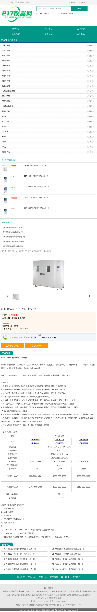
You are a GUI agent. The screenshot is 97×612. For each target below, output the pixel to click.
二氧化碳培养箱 (7, 106)
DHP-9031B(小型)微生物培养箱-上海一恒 (20, 564)
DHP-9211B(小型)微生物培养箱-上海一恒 (68, 549)
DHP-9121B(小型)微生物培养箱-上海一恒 (68, 554)
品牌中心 (81, 29)
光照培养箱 (6, 96)
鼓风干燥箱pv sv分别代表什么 (13, 227)
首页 (9, 251)
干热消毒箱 (6, 55)
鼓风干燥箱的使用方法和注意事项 (14, 237)
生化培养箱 (6, 76)
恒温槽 (4, 126)
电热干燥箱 (6, 50)
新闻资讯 (16, 34)
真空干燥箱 (6, 60)
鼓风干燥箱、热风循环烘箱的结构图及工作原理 (18, 241)
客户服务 (48, 34)
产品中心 (48, 29)
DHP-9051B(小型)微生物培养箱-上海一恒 (20, 549)
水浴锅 (4, 137)
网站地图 (59, 610)
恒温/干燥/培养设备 (36, 251)
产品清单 (72, 2)
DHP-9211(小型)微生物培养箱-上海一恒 (19, 554)
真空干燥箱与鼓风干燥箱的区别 (13, 232)
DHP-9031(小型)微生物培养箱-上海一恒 (67, 564)
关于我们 (81, 34)
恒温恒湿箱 (6, 86)
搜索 (79, 9)
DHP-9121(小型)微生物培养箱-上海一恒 (19, 559)
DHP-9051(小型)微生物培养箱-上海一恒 (67, 559)
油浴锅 (4, 142)
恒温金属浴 (6, 152)
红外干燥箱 (6, 66)
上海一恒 (64, 13)
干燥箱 (46, 13)
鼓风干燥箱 (6, 45)
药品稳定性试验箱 (8, 91)
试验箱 (4, 116)
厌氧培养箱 (6, 111)
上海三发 (72, 13)
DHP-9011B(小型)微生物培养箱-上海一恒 (20, 569)
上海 (52, 13)
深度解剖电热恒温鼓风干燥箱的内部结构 (16, 246)
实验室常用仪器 (23, 251)
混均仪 (4, 147)
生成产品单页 (12, 345)
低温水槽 (5, 131)
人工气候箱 (6, 101)
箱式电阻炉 (6, 121)
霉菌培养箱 (6, 81)
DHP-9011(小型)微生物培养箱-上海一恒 (67, 569)
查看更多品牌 (19, 318)
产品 (57, 13)
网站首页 (16, 29)
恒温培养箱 (6, 71)
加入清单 (36, 345)
